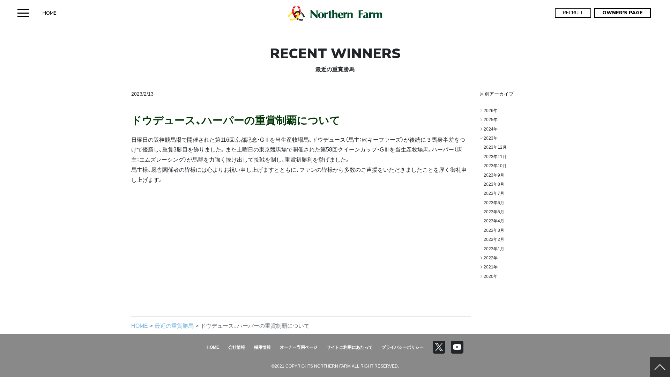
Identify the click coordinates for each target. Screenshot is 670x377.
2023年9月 (494, 175)
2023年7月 (494, 193)
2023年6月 (494, 202)
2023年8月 (494, 184)
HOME (50, 13)
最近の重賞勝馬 (174, 325)
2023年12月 (495, 147)
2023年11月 (495, 156)
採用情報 (262, 347)
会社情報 (236, 347)
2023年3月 (494, 230)
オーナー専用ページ (299, 347)
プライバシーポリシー (403, 347)
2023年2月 (494, 239)
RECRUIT (573, 12)
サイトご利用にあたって (350, 347)
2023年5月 (494, 211)
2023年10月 (495, 165)
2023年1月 (494, 248)
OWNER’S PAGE (622, 12)
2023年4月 (494, 220)
